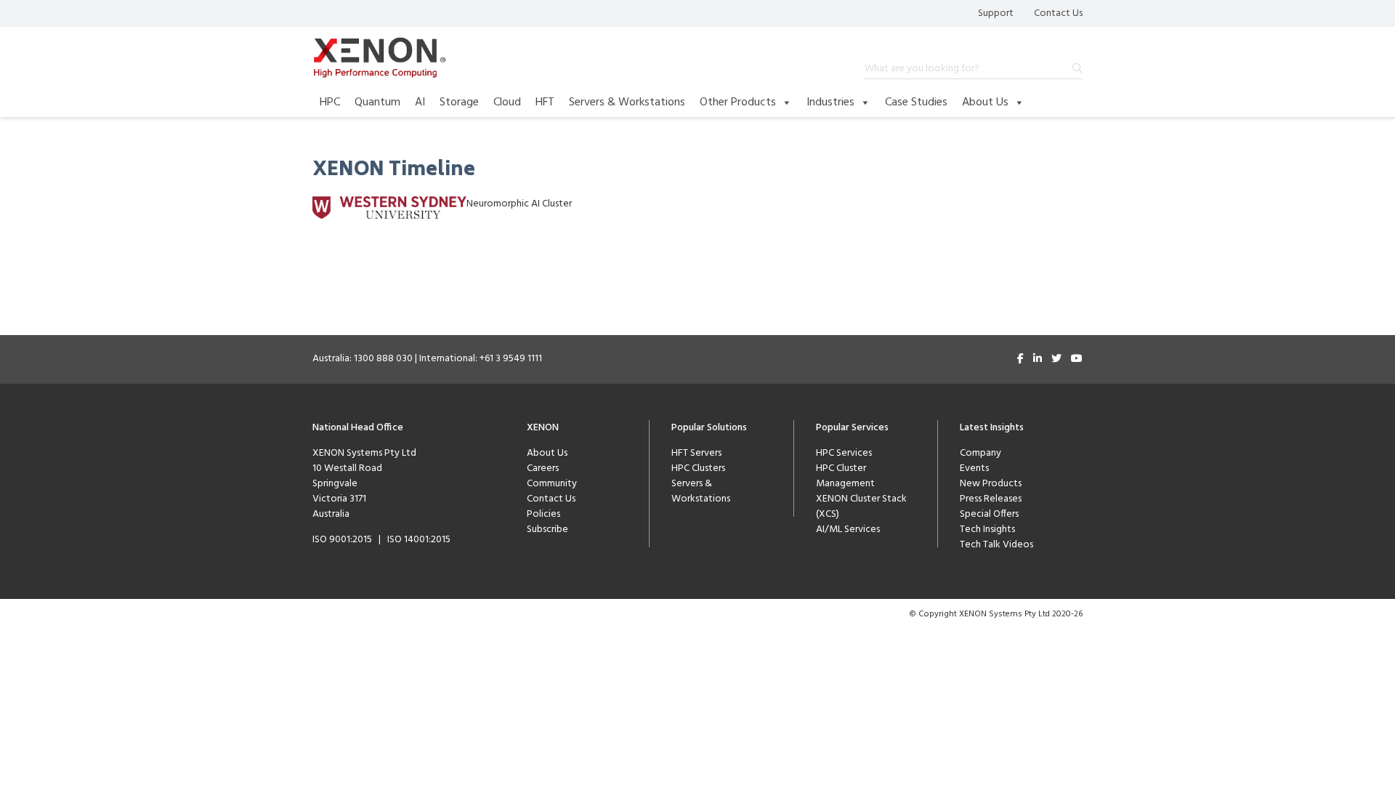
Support (996, 13)
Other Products (738, 102)
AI (420, 102)
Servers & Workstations (627, 102)
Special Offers (989, 514)
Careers (543, 468)
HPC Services (844, 453)
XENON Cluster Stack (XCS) (861, 507)
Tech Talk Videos (996, 544)
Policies (543, 514)
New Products (991, 483)
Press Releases (991, 499)
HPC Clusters (698, 468)
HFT (544, 102)
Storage (459, 102)
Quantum (377, 102)
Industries (830, 102)
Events (974, 468)
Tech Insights (987, 529)
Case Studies (916, 102)
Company (980, 453)
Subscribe (547, 529)
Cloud (507, 102)
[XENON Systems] (379, 57)
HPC (330, 102)
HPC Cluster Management (845, 476)
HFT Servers (696, 453)
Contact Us (1058, 13)
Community (552, 483)
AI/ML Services (848, 529)
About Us (985, 102)
